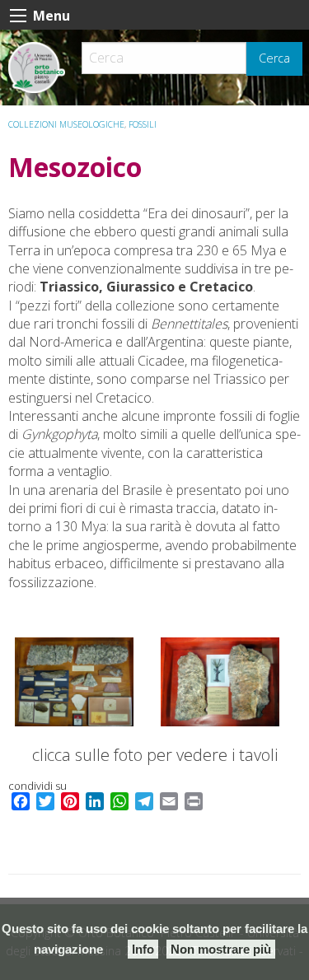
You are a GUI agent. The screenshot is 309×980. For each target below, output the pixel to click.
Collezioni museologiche (66, 124)
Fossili (143, 124)
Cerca (274, 58)
